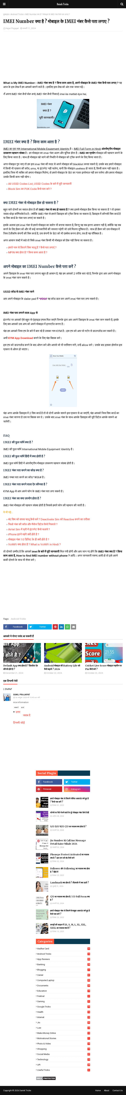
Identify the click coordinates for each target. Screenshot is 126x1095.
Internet (63, 1017)
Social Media (63, 1054)
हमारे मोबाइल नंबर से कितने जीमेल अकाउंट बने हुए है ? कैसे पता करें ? (69, 800)
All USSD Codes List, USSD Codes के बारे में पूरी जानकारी (40, 183)
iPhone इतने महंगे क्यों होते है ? (23, 534)
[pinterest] (49, 789)
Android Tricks (17, 14)
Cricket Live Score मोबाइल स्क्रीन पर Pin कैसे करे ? (103, 667)
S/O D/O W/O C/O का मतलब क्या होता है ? (68, 826)
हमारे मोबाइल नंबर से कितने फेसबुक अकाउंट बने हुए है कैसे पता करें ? (70, 912)
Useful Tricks (63, 1070)
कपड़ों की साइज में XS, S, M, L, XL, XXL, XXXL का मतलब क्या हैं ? (68, 926)
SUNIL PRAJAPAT (21, 694)
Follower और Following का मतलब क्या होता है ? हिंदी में (70, 870)
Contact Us (118, 1090)
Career (63, 975)
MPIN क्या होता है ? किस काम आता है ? (27, 252)
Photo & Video (63, 1043)
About (106, 1090)
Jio (63, 1022)
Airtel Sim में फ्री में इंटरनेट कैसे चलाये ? (29, 529)
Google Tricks (63, 1006)
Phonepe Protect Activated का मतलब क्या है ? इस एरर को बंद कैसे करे (69, 856)
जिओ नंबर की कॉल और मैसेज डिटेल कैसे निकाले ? (32, 524)
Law (63, 1028)
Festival (63, 996)
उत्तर (18, 712)
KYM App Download (20, 338)
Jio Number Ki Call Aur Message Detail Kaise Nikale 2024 (68, 842)
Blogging (63, 969)
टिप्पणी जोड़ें (19, 722)
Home (98, 1090)
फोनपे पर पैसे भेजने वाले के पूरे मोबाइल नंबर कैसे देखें (69, 812)
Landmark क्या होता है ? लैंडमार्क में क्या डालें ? (69, 882)
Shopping (63, 1049)
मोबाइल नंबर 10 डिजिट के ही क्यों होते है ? (28, 539)
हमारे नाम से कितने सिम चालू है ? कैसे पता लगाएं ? (32, 247)
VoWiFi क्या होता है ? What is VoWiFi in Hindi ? (34, 544)
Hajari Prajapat (12, 28)
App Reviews (63, 959)
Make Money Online (63, 1033)
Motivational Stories (63, 1038)
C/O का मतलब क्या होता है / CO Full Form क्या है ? (70, 898)
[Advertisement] (63, 58)
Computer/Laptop (63, 980)
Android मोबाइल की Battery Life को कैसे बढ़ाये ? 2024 (62, 667)
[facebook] (49, 782)
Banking (63, 964)
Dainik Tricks (25, 1090)
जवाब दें (16, 707)
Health (63, 1012)
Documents (63, 985)
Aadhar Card (63, 948)
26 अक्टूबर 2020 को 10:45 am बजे (27, 697)
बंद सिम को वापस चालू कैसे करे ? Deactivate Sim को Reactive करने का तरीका (49, 519)
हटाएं (22, 707)
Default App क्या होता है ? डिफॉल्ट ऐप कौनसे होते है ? (20, 667)
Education (63, 991)
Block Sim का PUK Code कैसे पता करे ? (30, 189)
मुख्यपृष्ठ (6, 14)
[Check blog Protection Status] (46, 1079)
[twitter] (77, 782)
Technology (63, 1059)
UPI (63, 1064)
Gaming (63, 1001)
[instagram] (77, 789)
